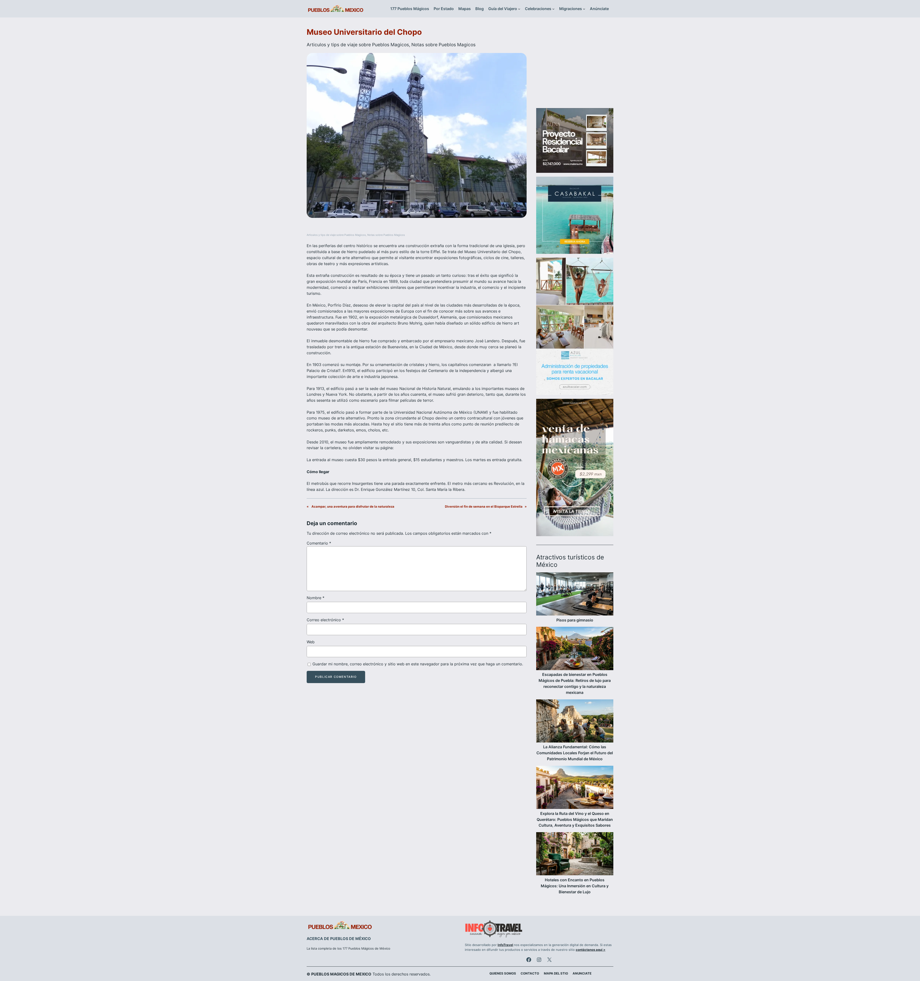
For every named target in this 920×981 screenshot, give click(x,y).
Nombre (315, 597)
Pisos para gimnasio (574, 620)
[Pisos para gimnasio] (574, 594)
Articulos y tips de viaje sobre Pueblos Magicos (358, 44)
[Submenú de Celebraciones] (553, 9)
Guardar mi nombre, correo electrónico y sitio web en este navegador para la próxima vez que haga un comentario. (417, 664)
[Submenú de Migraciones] (584, 9)
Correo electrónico (325, 619)
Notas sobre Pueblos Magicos (443, 44)
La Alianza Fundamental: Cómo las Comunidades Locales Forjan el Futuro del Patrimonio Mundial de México (574, 752)
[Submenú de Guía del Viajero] (519, 9)
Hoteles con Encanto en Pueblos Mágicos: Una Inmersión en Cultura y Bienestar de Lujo (575, 885)
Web (311, 641)
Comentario (319, 543)
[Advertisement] (574, 66)
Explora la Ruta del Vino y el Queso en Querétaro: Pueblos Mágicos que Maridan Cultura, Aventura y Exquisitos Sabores (575, 819)
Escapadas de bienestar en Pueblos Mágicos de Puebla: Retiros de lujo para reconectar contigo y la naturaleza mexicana (575, 683)
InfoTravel (505, 945)
